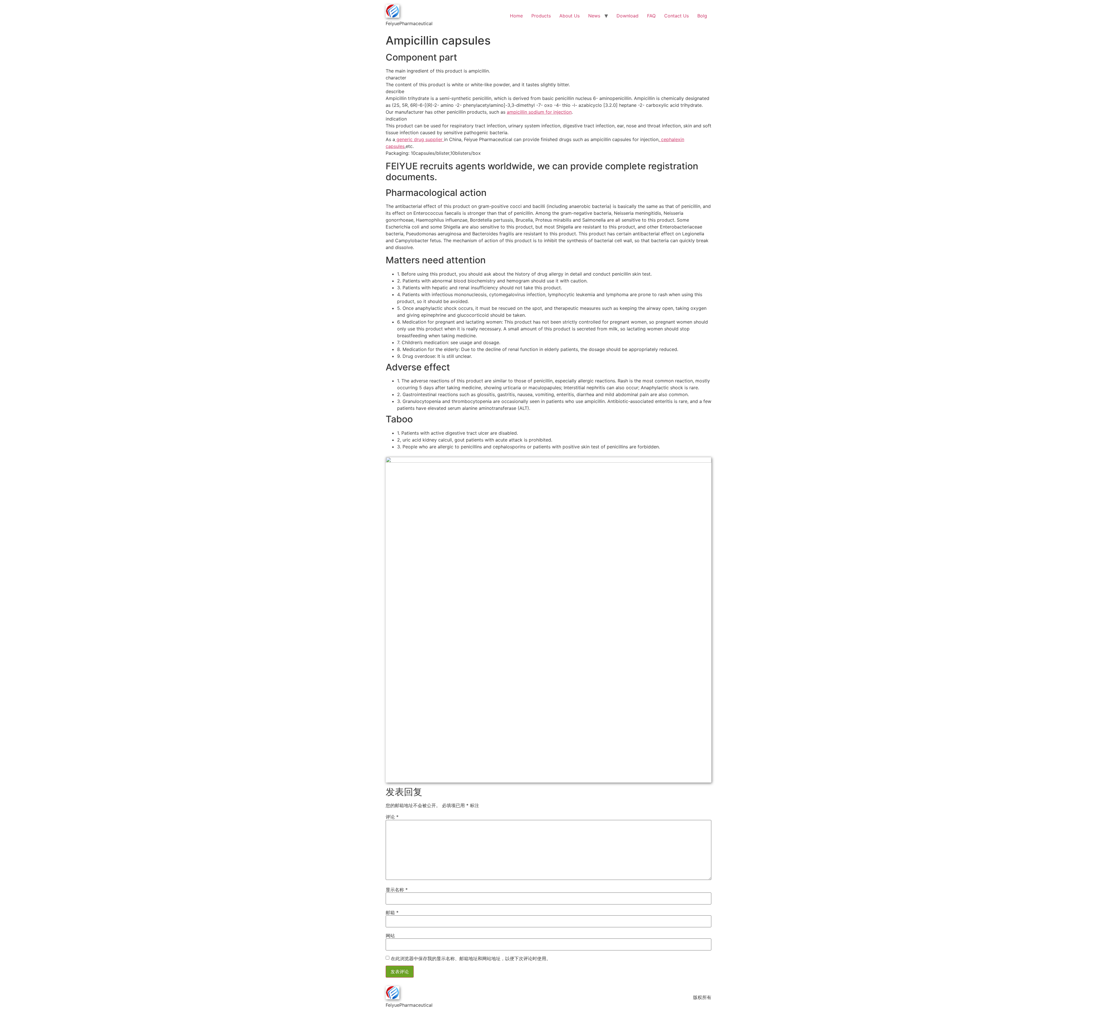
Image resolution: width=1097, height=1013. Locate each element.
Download (627, 16)
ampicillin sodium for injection (539, 112)
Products (541, 16)
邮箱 (392, 912)
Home (516, 16)
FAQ (651, 16)
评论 (392, 817)
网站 (390, 935)
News (594, 16)
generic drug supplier (419, 139)
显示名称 (397, 889)
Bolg (702, 16)
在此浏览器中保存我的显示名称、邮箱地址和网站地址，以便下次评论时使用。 (471, 958)
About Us (569, 16)
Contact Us (676, 16)
